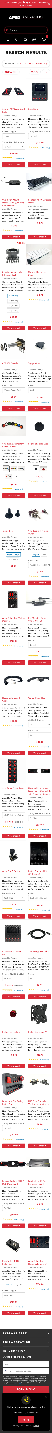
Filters (34, 72)
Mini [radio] (44, 554)
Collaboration (16, 1342)
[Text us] (25, 40)
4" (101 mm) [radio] (13, 305)
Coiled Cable (36, 720)
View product (13, 164)
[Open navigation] (8, 40)
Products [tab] (12, 63)
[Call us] (17, 40)
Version (6, 810)
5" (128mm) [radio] (13, 310)
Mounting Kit (10, 893)
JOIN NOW (26, 1389)
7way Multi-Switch (13, 142)
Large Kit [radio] (18, 1284)
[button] (46, 71)
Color (31, 385)
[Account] (34, 39)
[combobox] (26, 30)
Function (7, 385)
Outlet (32, 640)
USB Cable (34, 730)
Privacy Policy (18, 1383)
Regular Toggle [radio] (13, 554)
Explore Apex (15, 1333)
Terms (25, 1383)
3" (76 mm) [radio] (13, 300)
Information (14, 1350)
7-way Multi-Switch (13, 974)
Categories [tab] (27, 63)
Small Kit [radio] (8, 1284)
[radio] (6, 468)
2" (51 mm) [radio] (13, 295)
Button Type (9, 131)
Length (32, 973)
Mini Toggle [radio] (13, 559)
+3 (18, 477)
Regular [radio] (36, 554)
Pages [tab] (41, 63)
